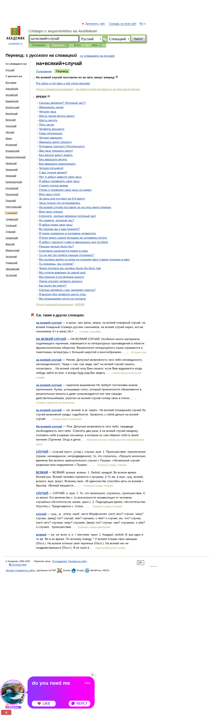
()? (66, 255)
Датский (10, 132)
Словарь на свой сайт (122, 23)
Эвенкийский (12, 269)
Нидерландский (14, 182)
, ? (56, 220)
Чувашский (11, 262)
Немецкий (11, 175)
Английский (12, 95)
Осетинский (12, 188)
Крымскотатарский (15, 157)
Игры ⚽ (97, 45)
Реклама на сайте (77, 561)
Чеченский (11, 256)
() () (73, 242)
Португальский (13, 207)
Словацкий (11, 213)
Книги (77, 45)
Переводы (58, 45)
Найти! (138, 38)
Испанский (11, 144)
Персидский (12, 194)
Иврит (9, 138)
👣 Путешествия (17, 564)
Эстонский (11, 275)
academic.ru (15, 43)
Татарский (11, 225)
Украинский (12, 238)
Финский (10, 244)
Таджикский (12, 219)
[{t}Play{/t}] (116, 76)
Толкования (38, 45)
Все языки (11, 82)
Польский (11, 200)
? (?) (62, 102)
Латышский (12, 169)
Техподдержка (59, 561)
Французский (12, 250)
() (62, 146)
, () (67, 216)
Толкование (44, 71)
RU (141, 23)
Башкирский (12, 101)
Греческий (11, 126)
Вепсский (11, 120)
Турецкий (10, 231)
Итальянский (12, 151)
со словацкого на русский (97, 55)
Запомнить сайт (95, 23)
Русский (10, 70)
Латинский (11, 163)
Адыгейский (12, 88)
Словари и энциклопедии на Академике (62, 31)
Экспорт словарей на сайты (20, 570)
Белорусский (12, 107)
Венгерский (12, 113)
